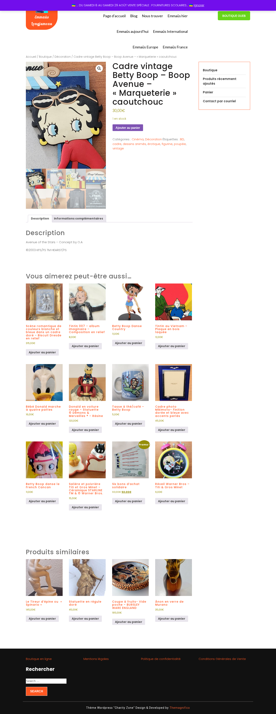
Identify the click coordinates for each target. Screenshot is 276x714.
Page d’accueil (114, 16)
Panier (208, 92)
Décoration (63, 57)
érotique (153, 144)
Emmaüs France (175, 47)
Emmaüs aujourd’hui (133, 31)
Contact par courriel (219, 101)
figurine (167, 144)
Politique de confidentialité (161, 659)
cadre (117, 144)
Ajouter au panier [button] (42, 352)
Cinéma (138, 139)
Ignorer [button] (199, 5)
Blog (133, 16)
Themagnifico (179, 707)
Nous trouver (152, 16)
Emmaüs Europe (145, 47)
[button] (99, 68)
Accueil (31, 57)
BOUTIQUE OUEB (234, 16)
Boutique (45, 57)
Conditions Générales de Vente (222, 659)
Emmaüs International (170, 31)
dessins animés (134, 144)
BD (182, 139)
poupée (180, 144)
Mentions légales (96, 659)
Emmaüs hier (177, 16)
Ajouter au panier (128, 127)
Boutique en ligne (39, 659)
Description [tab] (40, 218)
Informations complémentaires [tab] (78, 218)
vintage (118, 148)
